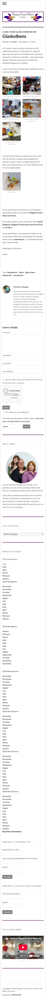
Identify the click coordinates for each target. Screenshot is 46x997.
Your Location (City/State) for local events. (20, 858)
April (4, 570)
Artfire (9, 227)
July (4, 601)
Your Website (7, 371)
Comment (6, 332)
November (7, 589)
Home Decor (29, 32)
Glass (21, 272)
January (5, 578)
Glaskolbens (14, 36)
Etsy (41, 224)
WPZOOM (16, 995)
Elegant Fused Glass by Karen (24, 224)
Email (5, 867)
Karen (14, 42)
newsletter (19, 239)
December (6, 586)
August (5, 598)
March (5, 573)
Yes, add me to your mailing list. (17, 412)
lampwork (7, 275)
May (4, 567)
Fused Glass (15, 32)
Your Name (6, 355)
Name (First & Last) (10, 849)
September (7, 595)
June (4, 604)
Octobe (5, 722)
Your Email (6, 363)
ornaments (18, 275)
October (6, 592)
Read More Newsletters (12, 831)
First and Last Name (11, 893)
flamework (12, 272)
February (6, 576)
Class (5, 32)
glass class (30, 272)
